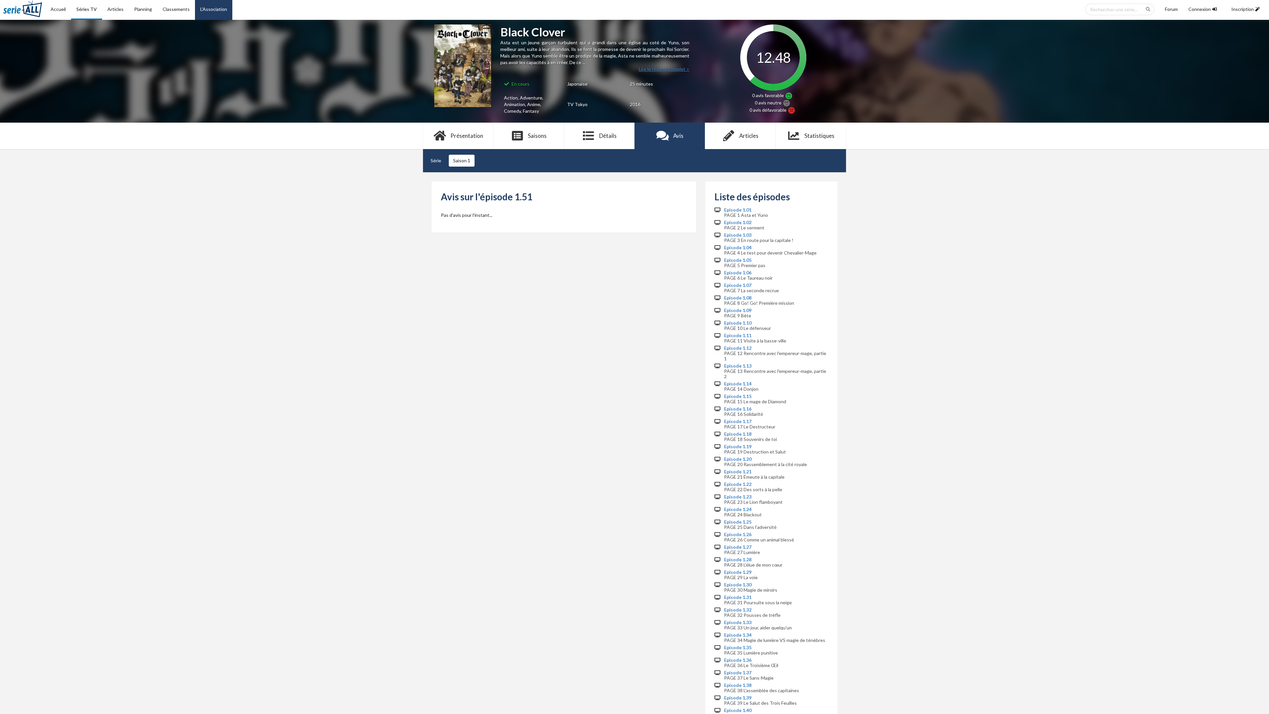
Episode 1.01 (737, 210)
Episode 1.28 (737, 559)
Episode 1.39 (737, 697)
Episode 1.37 (737, 672)
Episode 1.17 (737, 421)
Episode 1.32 (737, 610)
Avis (678, 135)
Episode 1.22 (737, 484)
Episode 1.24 (737, 509)
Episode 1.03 (737, 235)
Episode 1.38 (737, 685)
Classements (176, 9)
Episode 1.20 (737, 459)
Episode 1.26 (737, 534)
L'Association (213, 9)
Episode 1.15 (737, 396)
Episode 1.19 (737, 446)
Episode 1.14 (737, 383)
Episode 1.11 (737, 335)
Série (436, 160)
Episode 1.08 (737, 297)
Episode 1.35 (737, 647)
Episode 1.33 (737, 622)
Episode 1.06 (737, 272)
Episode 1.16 (737, 409)
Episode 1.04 (737, 247)
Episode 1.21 (737, 471)
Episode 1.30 (737, 584)
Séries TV (86, 9)
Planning (143, 9)
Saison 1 (461, 160)
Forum (1171, 9)
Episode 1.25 (737, 522)
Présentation (466, 135)
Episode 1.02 (737, 222)
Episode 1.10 (737, 323)
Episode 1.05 (737, 260)
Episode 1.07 (737, 285)
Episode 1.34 (737, 635)
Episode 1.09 (737, 310)
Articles (115, 9)
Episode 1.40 (737, 710)
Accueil (58, 9)
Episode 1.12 (737, 348)
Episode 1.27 (737, 547)
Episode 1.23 (737, 496)
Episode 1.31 (737, 597)
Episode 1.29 (737, 572)
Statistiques (819, 135)
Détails (608, 135)
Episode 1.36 (737, 660)
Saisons (537, 135)
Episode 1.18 (737, 434)
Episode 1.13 (737, 366)
